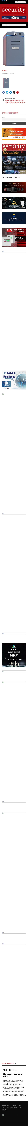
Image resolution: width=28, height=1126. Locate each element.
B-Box (5, 70)
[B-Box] (14, 49)
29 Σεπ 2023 (11, 73)
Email (3, 117)
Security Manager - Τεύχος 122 (11, 177)
